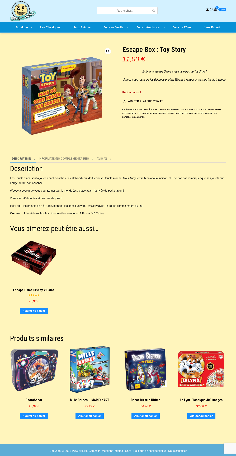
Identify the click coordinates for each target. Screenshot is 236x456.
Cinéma (153, 113)
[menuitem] (22, 27)
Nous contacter (177, 450)
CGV (128, 450)
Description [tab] (21, 158)
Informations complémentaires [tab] (64, 158)
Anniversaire (214, 109)
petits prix (187, 113)
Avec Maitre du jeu (131, 113)
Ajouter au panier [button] (33, 310)
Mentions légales (112, 450)
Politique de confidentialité (149, 450)
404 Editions (187, 109)
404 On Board (200, 109)
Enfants (162, 113)
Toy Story (199, 113)
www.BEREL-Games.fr (86, 450)
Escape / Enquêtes (144, 109)
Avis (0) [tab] (102, 158)
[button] (108, 51)
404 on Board (138, 117)
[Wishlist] (211, 10)
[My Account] (207, 10)
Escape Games (174, 113)
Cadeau (145, 113)
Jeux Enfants (161, 109)
